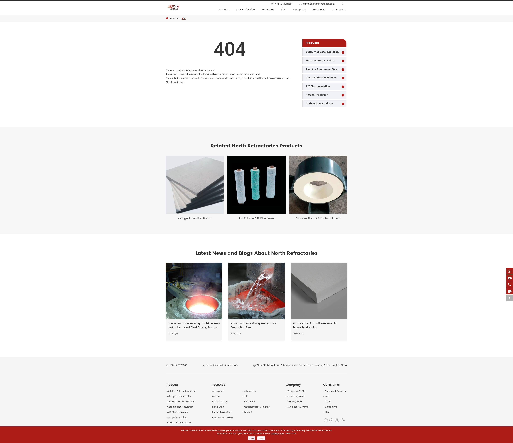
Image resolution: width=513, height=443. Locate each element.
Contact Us (340, 9)
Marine (216, 396)
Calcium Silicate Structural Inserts (318, 219)
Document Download (336, 391)
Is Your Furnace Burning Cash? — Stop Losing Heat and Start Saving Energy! (194, 325)
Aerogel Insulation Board (194, 219)
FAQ (327, 396)
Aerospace (218, 391)
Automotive (250, 391)
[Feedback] (509, 291)
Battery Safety (219, 401)
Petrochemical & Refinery (257, 407)
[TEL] (509, 284)
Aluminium (249, 401)
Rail (245, 396)
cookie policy (277, 433)
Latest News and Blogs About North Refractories (256, 253)
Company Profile (296, 391)
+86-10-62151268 (284, 3)
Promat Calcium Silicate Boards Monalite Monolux (314, 325)
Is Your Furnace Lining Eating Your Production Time (253, 325)
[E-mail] (509, 277)
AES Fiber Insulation (318, 86)
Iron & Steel (218, 407)
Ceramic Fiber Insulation (321, 78)
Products (224, 9)
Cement (248, 412)
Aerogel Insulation (317, 95)
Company (299, 9)
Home (173, 18)
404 (184, 18)
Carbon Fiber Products (319, 103)
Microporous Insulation (320, 61)
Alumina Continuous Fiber (322, 69)
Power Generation (221, 412)
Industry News (294, 401)
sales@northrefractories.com (319, 3)
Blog (283, 9)
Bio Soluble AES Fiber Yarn (256, 219)
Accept (261, 438)
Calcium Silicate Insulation (322, 52)
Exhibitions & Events (297, 407)
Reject (251, 438)
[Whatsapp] (509, 271)
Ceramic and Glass (222, 417)
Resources (319, 9)
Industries (268, 9)
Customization (245, 9)
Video (328, 401)
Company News (295, 396)
